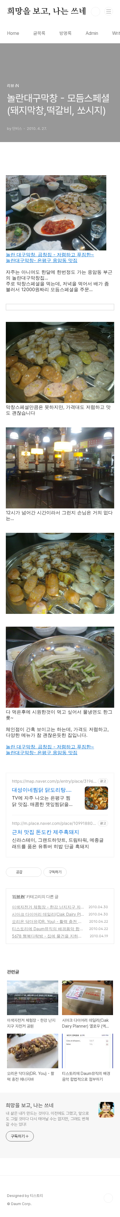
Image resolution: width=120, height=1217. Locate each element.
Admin (92, 33)
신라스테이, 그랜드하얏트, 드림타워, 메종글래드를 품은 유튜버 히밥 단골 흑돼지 (58, 843)
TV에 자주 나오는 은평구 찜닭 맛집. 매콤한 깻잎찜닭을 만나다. (41, 801)
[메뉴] (108, 11)
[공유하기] (27, 872)
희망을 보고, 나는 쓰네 (46, 12)
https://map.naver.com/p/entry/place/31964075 (54, 781)
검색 (95, 11)
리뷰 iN (19, 896)
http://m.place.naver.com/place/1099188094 (53, 823)
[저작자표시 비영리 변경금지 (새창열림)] (74, 872)
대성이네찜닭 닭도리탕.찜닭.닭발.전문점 (42, 790)
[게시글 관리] (35, 872)
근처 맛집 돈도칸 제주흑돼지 (45, 832)
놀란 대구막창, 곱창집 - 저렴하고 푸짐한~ (50, 254)
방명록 (65, 33)
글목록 (39, 33)
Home (13, 33)
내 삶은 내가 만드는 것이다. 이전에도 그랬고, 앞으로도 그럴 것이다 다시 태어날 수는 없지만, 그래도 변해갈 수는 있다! (47, 1119)
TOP (108, 1198)
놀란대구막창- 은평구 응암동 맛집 (41, 260)
